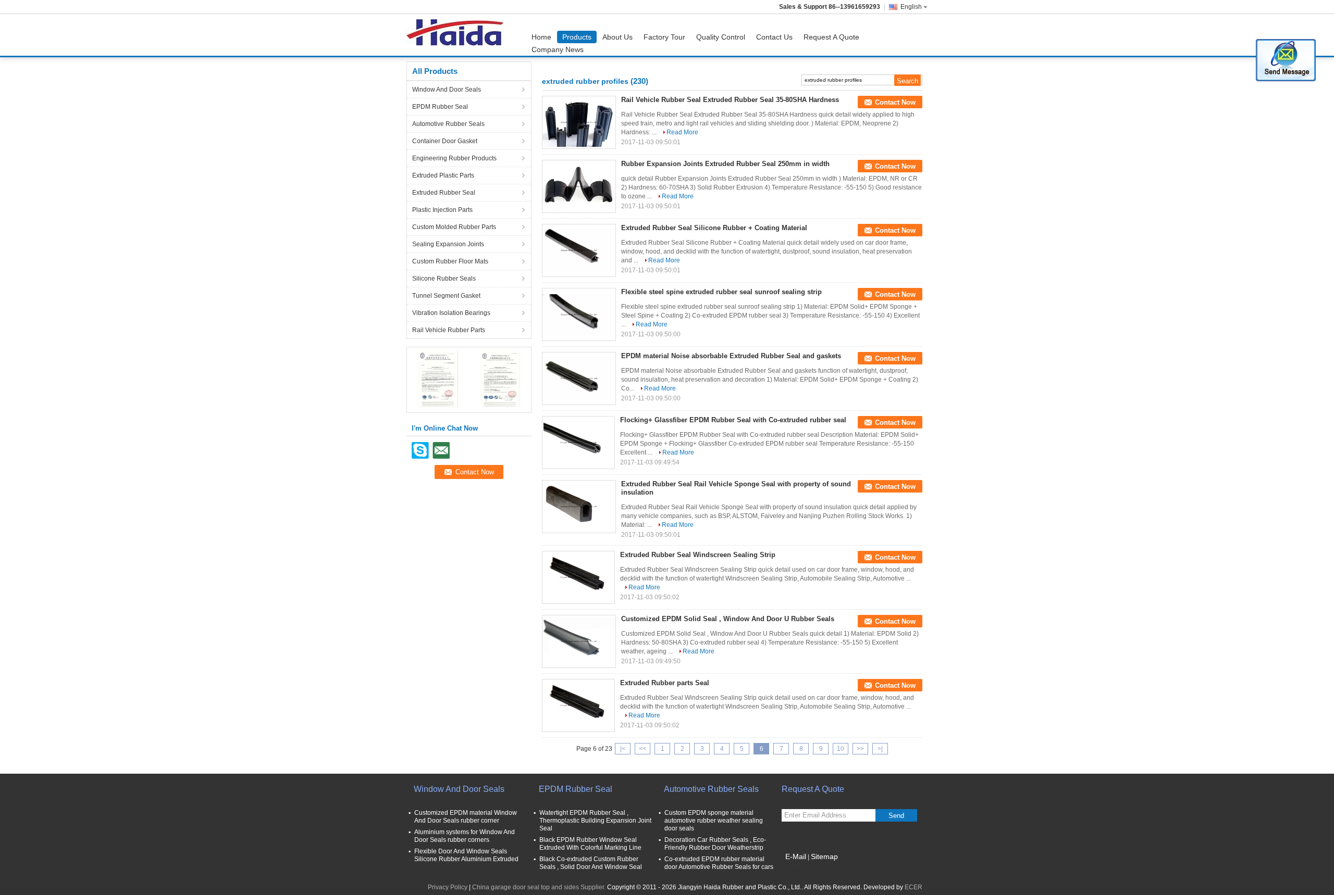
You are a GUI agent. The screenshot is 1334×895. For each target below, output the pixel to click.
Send (896, 816)
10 (840, 748)
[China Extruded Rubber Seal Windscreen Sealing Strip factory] (578, 577)
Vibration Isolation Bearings (451, 313)
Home (541, 37)
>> (860, 748)
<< (642, 748)
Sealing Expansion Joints (448, 244)
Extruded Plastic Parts (443, 175)
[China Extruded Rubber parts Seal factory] (578, 705)
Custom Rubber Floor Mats (450, 261)
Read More (682, 132)
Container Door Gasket (444, 141)
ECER (913, 887)
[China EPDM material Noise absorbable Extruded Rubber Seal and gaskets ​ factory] (579, 378)
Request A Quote (831, 37)
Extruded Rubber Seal (443, 192)
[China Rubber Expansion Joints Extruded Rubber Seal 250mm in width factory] (579, 186)
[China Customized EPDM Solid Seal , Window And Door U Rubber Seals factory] (579, 641)
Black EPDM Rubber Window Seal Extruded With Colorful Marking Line (590, 843)
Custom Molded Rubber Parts (454, 227)
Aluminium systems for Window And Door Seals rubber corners (464, 835)
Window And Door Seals (446, 89)
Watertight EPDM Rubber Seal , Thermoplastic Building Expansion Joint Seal (595, 820)
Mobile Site (804, 869)
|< (622, 748)
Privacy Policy (447, 887)
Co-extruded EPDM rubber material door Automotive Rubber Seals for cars (718, 863)
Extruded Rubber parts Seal (664, 683)
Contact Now (895, 102)
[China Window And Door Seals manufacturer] (457, 35)
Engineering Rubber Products (454, 158)
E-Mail (795, 856)
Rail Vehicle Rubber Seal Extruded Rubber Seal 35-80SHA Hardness (730, 100)
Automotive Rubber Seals (448, 124)
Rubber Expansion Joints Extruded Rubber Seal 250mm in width (725, 164)
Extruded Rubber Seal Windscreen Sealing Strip (697, 555)
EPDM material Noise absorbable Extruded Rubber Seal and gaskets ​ (732, 356)
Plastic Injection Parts (442, 209)
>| (880, 748)
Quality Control (720, 37)
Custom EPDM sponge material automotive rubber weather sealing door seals (713, 820)
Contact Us (774, 37)
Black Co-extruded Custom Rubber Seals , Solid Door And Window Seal (590, 863)
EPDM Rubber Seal (440, 106)
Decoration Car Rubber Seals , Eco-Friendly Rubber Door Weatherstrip (715, 843)
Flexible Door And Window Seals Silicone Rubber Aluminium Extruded (466, 855)
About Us (617, 37)
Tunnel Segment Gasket (446, 295)
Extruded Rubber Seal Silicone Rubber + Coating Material (714, 228)
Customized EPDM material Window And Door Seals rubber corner (465, 816)
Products (576, 37)
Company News (558, 49)
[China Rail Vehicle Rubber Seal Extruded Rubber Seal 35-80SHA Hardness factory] (579, 122)
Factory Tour (664, 37)
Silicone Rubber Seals (444, 278)
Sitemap (824, 856)
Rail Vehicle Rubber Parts (448, 330)
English (911, 6)
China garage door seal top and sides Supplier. (539, 887)
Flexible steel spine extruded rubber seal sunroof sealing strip (721, 292)
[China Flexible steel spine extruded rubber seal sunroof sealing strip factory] (579, 314)
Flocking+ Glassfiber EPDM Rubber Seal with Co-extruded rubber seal (733, 420)
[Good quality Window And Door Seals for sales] (438, 378)
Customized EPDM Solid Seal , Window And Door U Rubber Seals (727, 619)
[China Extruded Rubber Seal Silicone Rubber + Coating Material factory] (579, 250)
